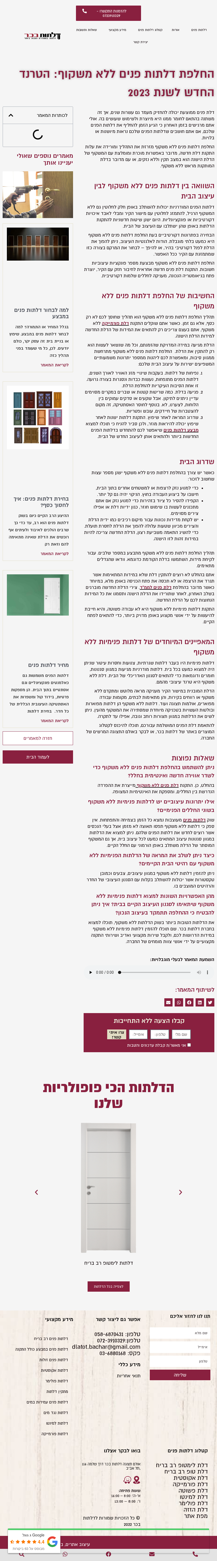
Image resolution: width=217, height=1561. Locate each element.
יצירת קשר (140, 42)
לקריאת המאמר (54, 364)
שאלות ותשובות (86, 30)
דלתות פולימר (56, 1381)
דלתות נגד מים (56, 1412)
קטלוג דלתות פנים (150, 30)
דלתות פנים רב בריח (51, 1338)
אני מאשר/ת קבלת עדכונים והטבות (156, 1045)
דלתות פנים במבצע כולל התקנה (41, 1349)
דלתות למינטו (57, 1423)
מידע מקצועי (117, 30)
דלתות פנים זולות (53, 1359)
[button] (210, 1002)
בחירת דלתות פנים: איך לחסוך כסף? (41, 501)
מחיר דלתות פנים (48, 665)
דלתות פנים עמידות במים (47, 1402)
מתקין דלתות (57, 1391)
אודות (175, 30)
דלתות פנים (199, 30)
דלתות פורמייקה (55, 1433)
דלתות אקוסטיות (54, 1370)
